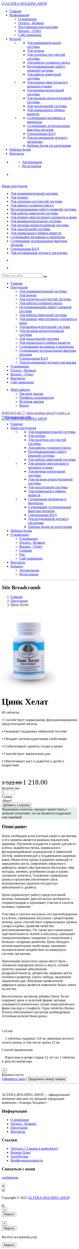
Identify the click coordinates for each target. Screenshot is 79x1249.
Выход (24, 405)
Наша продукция (14, 186)
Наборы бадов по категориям (49, 145)
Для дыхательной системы (47, 106)
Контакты (16, 153)
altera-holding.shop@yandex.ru (48, 413)
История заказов (31, 401)
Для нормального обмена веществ (36, 233)
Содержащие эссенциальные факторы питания (48, 128)
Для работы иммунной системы (34, 213)
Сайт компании (29, 35)
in (3, 1205)
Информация (19, 15)
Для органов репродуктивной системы (40, 225)
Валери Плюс (21, 1152)
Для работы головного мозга (48, 62)
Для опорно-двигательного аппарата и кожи (47, 84)
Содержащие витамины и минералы (38, 237)
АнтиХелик (19, 1156)
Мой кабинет (20, 390)
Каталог (15, 39)
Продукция (19, 287)
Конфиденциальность (27, 1160)
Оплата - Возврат (31, 23)
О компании (27, 19)
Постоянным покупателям (38, 27)
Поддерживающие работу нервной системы (46, 68)
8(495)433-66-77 (13, 413)
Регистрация (28, 574)
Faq (22, 554)
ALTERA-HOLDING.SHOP (49, 1198)
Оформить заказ (14, 1079)
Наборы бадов (20, 149)
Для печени (35, 51)
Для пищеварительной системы (34, 193)
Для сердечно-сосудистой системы (36, 201)
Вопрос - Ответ (29, 31)
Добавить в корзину (17, 805)
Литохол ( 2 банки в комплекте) (34, 1148)
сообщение (10, 1177)
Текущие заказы (31, 393)
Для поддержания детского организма (39, 253)
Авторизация (29, 570)
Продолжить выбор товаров (46, 1079)
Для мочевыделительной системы (36, 221)
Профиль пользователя (36, 397)
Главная (15, 11)
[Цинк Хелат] (29, 690)
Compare (25, 550)
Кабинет (17, 566)
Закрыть (9, 1214)
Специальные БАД (41, 134)
